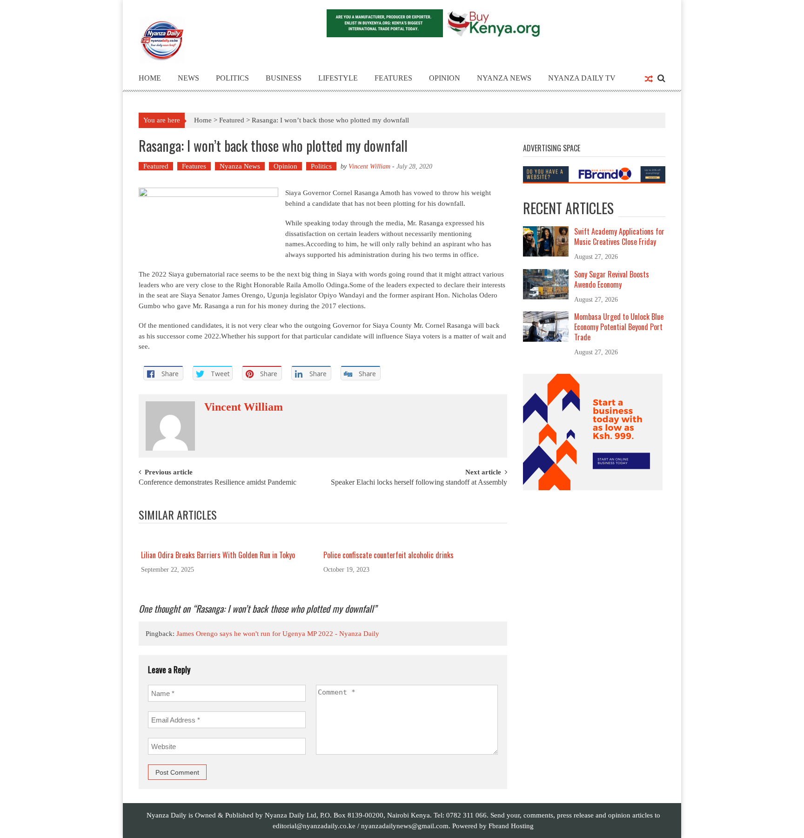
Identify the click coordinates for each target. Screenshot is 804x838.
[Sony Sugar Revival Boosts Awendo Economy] (546, 283)
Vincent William (369, 166)
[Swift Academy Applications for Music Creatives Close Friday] (546, 240)
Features (393, 78)
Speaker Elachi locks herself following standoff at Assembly (419, 482)
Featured (231, 120)
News (188, 78)
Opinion (444, 78)
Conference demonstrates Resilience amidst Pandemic (217, 482)
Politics (232, 78)
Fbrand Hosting (511, 826)
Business (284, 78)
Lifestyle (338, 78)
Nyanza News (504, 78)
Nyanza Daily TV (582, 78)
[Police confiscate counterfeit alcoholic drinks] (411, 540)
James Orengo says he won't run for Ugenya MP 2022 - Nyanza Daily (277, 633)
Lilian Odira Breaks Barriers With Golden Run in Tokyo (218, 555)
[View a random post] (649, 79)
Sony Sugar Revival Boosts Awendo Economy (611, 279)
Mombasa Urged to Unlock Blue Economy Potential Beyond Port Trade (618, 327)
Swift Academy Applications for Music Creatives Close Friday (619, 236)
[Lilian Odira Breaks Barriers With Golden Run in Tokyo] (229, 540)
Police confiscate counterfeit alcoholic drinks (388, 555)
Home (150, 78)
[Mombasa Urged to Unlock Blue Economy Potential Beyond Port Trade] (546, 326)
